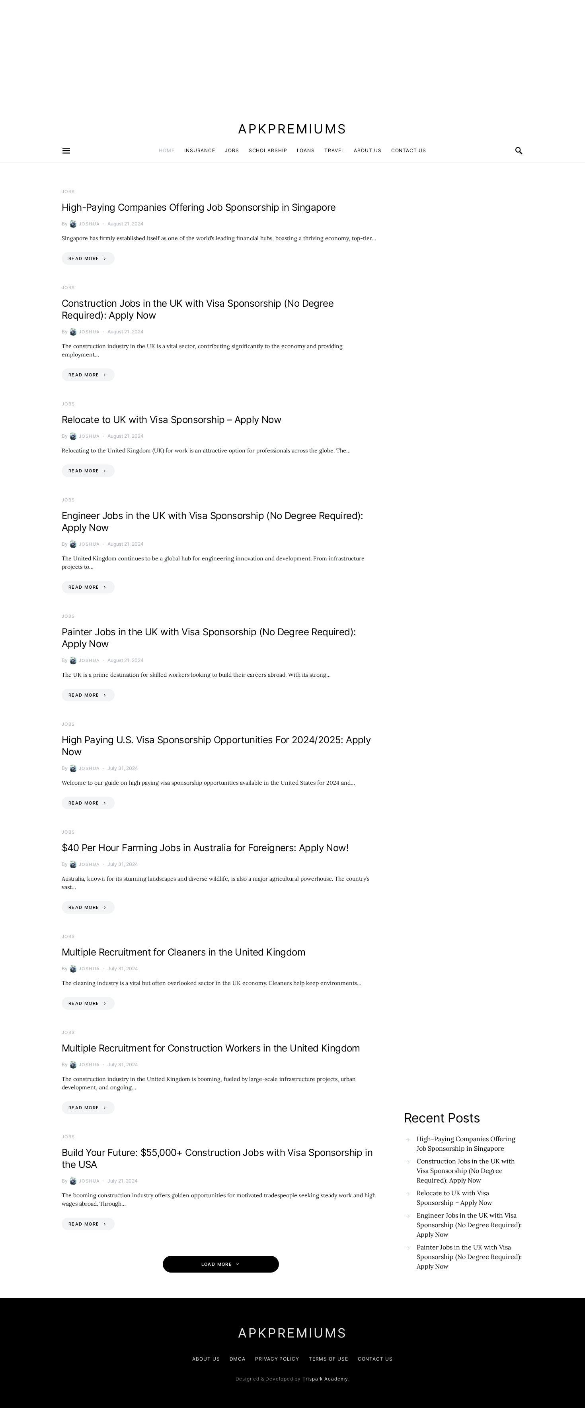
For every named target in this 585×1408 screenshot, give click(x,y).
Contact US (408, 150)
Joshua (89, 224)
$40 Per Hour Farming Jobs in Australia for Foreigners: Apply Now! (205, 848)
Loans (306, 150)
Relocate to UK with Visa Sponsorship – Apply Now (171, 419)
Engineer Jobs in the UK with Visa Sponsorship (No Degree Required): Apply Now (469, 1224)
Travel (334, 150)
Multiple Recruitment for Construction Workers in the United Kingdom (211, 1048)
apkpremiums (292, 129)
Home (167, 150)
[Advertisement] (239, 56)
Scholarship (268, 150)
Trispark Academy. (325, 1379)
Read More (83, 258)
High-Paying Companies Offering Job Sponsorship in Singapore (199, 207)
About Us (367, 150)
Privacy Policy (277, 1359)
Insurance (199, 150)
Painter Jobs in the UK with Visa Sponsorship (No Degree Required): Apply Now (469, 1256)
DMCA (238, 1359)
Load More (216, 1264)
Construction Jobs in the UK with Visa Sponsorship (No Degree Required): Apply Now (466, 1170)
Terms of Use (328, 1359)
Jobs (232, 150)
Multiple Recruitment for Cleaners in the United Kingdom (183, 952)
